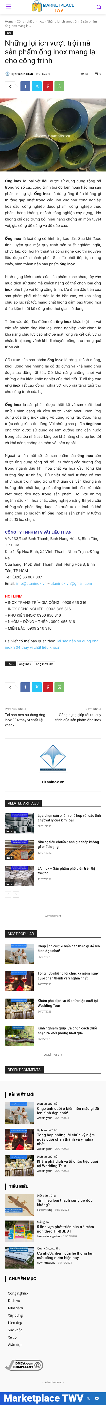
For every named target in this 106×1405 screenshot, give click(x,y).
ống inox (25, 664)
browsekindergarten (48, 1236)
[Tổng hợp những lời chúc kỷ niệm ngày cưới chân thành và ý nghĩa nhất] (19, 981)
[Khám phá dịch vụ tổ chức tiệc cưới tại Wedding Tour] (19, 1009)
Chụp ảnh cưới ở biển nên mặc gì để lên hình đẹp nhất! (68, 1110)
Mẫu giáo (43, 1222)
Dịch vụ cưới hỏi (47, 1103)
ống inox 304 (44, 664)
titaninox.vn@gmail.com (71, 583)
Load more (51, 1054)
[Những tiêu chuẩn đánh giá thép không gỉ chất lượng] (19, 850)
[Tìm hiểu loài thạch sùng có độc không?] (19, 1205)
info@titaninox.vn (31, 583)
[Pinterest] (48, 86)
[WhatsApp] (59, 86)
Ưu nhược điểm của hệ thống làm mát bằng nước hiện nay (65, 1255)
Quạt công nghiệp (48, 1248)
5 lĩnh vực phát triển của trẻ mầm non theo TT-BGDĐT (65, 1229)
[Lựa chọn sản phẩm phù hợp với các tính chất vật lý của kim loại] (19, 823)
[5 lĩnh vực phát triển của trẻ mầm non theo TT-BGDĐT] (19, 1231)
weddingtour (44, 1118)
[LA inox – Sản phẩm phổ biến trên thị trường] (19, 876)
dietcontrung (44, 1209)
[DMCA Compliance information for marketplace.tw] (24, 1369)
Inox (41, 21)
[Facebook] (25, 86)
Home (9, 21)
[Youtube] (96, 1398)
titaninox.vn (24, 73)
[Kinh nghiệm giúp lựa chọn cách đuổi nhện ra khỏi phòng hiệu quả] (19, 1036)
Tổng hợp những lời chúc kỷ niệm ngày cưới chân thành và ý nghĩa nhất (66, 1139)
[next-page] (16, 894)
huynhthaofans (46, 1262)
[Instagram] (79, 1398)
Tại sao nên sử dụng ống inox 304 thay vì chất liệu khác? (25, 720)
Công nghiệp (26, 21)
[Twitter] (37, 86)
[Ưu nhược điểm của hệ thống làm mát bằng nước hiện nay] (19, 1258)
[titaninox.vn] (8, 73)
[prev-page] (8, 894)
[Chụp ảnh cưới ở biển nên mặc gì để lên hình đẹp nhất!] (19, 954)
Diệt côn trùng (46, 1195)
